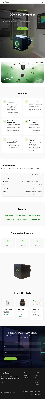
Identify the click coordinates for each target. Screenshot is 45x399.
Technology (26, 375)
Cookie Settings (31, 394)
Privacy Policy (25, 391)
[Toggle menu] (42, 2)
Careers (36, 382)
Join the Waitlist (9, 358)
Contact (36, 384)
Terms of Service (32, 391)
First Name (6, 341)
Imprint (39, 391)
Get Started (21, 28)
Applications (26, 377)
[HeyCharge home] (6, 2)
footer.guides (38, 379)
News (36, 377)
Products (26, 379)
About (36, 375)
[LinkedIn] (2, 382)
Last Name (25, 341)
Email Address (7, 346)
